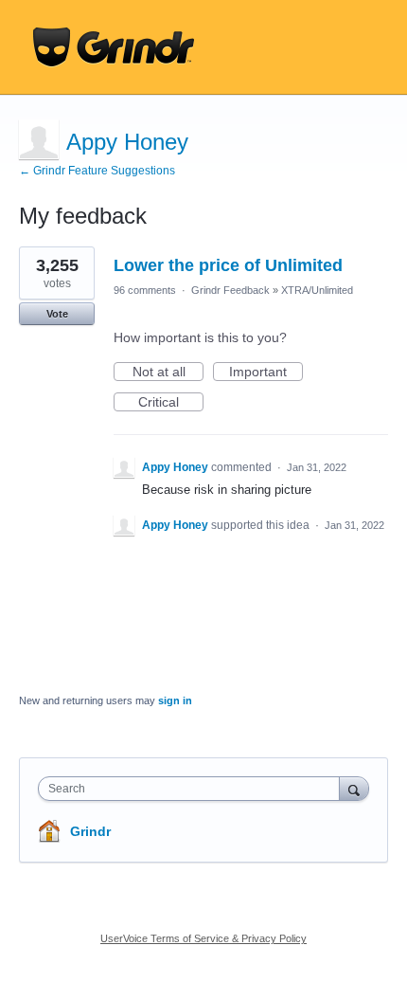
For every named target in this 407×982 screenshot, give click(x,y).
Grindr (90, 831)
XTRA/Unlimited (317, 290)
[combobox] (193, 788)
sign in (175, 700)
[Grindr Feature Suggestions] (113, 47)
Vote (57, 313)
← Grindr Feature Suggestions (97, 170)
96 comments (145, 290)
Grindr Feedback (230, 290)
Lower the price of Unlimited (228, 265)
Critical (171, 402)
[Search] (354, 788)
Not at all (168, 372)
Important (266, 372)
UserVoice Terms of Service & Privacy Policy (203, 938)
